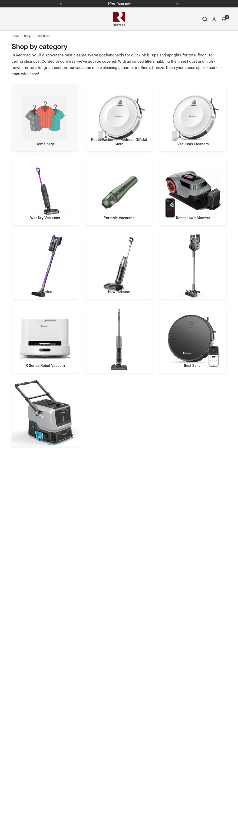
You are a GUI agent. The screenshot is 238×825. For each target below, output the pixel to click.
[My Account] (213, 19)
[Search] (204, 19)
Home (15, 36)
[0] (222, 19)
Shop (27, 36)
